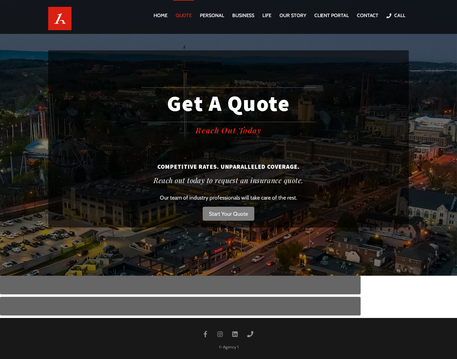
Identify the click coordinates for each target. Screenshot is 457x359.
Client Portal (331, 15)
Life (266, 15)
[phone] (250, 333)
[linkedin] (235, 333)
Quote (184, 15)
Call (399, 15)
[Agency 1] (60, 25)
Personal (212, 15)
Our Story (292, 15)
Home (161, 15)
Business (243, 15)
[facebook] (205, 333)
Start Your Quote (228, 213)
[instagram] (220, 333)
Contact (367, 15)
